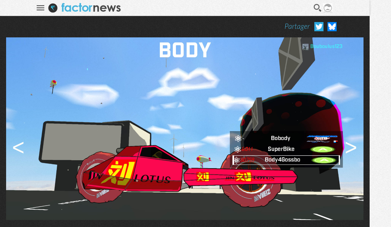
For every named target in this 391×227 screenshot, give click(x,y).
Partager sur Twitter (318, 26)
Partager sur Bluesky (332, 26)
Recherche (317, 8)
